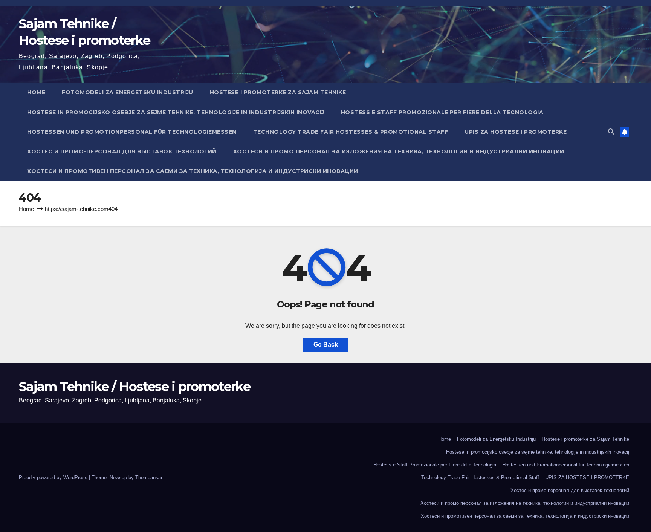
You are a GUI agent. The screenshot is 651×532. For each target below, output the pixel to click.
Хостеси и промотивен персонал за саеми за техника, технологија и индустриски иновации (192, 171)
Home (36, 92)
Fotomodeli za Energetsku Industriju (127, 92)
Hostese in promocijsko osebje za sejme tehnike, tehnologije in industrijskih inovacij (175, 112)
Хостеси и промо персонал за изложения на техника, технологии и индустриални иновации (398, 151)
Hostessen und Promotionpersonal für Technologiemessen (132, 131)
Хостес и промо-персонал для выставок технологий (122, 151)
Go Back (325, 344)
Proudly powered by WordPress (54, 477)
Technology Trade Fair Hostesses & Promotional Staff (350, 131)
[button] (611, 131)
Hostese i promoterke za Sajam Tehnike (278, 92)
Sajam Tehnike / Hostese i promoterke (134, 386)
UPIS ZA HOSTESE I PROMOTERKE (516, 131)
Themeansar (148, 477)
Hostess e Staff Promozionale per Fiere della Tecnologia (442, 112)
